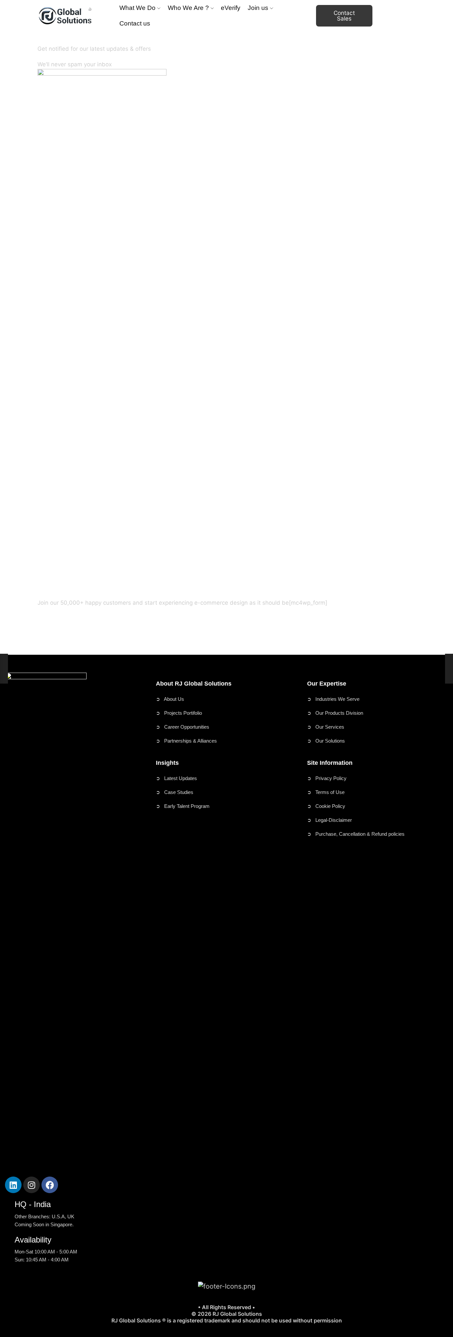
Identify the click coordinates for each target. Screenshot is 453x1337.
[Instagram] (31, 1185)
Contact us (134, 23)
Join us (258, 7)
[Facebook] (49, 1185)
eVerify (230, 7)
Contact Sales (344, 15)
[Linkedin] (13, 1185)
